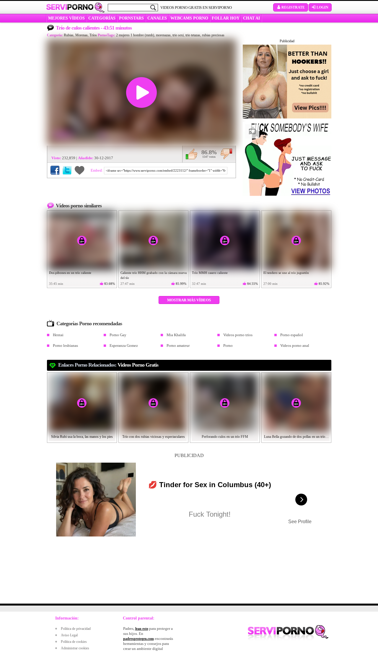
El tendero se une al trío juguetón (286, 272)
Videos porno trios (237, 335)
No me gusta (226, 154)
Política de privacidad (76, 629)
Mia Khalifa (176, 335)
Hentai (58, 335)
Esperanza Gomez (124, 345)
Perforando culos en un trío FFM (225, 437)
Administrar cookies (75, 648)
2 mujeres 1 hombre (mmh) (135, 35)
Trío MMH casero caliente (210, 272)
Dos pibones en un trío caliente (70, 272)
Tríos (93, 35)
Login (322, 7)
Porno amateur (178, 345)
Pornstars (131, 18)
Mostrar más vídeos (189, 300)
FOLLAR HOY (225, 18)
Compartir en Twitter (67, 170)
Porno (228, 345)
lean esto (141, 629)
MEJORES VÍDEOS (66, 18)
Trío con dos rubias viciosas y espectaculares (153, 437)
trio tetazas (192, 35)
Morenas (81, 35)
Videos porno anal (294, 345)
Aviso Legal (69, 635)
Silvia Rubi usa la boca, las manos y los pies (82, 437)
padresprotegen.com (138, 639)
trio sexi (178, 35)
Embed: (97, 170)
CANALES (157, 18)
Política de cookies (74, 642)
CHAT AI (251, 18)
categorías (101, 18)
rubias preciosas (213, 35)
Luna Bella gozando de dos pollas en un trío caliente (296, 437)
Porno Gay (118, 335)
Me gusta (191, 154)
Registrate (293, 7)
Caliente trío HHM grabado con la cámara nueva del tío (153, 275)
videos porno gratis (138, 365)
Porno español (291, 335)
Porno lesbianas (65, 345)
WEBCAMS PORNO (189, 18)
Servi (70, 7)
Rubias (69, 35)
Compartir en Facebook (54, 170)
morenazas (163, 35)
